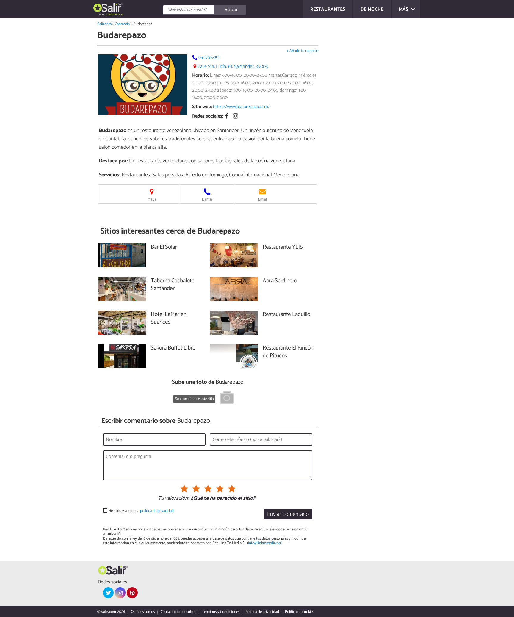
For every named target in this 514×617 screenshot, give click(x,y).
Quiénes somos (143, 612)
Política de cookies (299, 612)
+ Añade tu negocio (302, 51)
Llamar (207, 199)
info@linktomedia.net (264, 543)
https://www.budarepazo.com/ (241, 107)
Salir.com (104, 24)
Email (262, 199)
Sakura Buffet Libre (173, 348)
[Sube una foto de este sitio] (227, 398)
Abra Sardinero (280, 281)
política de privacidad (157, 511)
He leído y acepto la (141, 511)
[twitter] (108, 592)
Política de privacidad (262, 612)
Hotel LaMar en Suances (169, 319)
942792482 (209, 58)
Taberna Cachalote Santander (173, 285)
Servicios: (109, 174)
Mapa (152, 199)
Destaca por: (113, 160)
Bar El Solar (164, 247)
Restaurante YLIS (283, 247)
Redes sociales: (207, 116)
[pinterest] (132, 592)
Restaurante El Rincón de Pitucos (288, 352)
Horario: (200, 75)
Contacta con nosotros (178, 612)
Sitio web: (202, 107)
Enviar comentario (288, 514)
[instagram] (120, 592)
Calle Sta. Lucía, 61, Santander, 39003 (233, 66)
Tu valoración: (173, 498)
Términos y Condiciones (220, 612)
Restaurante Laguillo (286, 315)
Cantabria (122, 24)
